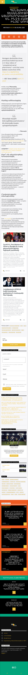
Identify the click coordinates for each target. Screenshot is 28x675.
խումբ (21, 492)
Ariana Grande (14, 479)
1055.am (6, 633)
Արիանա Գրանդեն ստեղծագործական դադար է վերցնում (13, 413)
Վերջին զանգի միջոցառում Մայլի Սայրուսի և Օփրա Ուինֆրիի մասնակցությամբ (13, 150)
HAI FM (3, 483)
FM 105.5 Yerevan (14, 325)
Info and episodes (14, 455)
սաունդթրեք (21, 494)
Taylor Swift (13, 486)
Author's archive (14, 345)
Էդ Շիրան (12, 488)
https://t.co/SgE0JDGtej (10, 72)
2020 (3, 479)
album (7, 479)
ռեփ (12, 494)
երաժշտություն (11, 492)
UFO (22, 325)
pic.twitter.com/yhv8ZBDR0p (12, 74)
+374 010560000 (7, 635)
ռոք (16, 494)
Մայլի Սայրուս (12, 490)
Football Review (6, 465)
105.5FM (12, 28)
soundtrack (5, 486)
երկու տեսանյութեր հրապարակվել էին (12, 141)
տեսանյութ (12, 332)
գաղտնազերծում (6, 330)
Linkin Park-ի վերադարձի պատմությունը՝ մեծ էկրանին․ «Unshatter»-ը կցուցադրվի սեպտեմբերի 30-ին (13, 409)
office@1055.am (7, 638)
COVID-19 (12, 481)
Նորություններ (14, 8)
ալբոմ (3, 492)
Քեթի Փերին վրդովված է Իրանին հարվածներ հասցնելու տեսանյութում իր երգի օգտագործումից (12, 421)
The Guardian (7, 218)
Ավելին (3, 653)
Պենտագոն (5, 332)
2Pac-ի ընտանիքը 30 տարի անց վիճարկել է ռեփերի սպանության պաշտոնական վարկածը (13, 404)
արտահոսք (15, 328)
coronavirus (5, 481)
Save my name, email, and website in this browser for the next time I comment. (16, 384)
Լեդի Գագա (19, 488)
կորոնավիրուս (6, 494)
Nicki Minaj (17, 483)
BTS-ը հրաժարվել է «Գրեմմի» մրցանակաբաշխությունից (10, 417)
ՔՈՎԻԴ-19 (20, 490)
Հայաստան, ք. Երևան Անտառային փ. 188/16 (15, 640)
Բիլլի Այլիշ (5, 488)
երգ (18, 492)
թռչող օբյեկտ (16, 330)
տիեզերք (18, 332)
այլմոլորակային (6, 328)
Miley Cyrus (10, 483)
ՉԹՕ (22, 330)
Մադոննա (4, 490)
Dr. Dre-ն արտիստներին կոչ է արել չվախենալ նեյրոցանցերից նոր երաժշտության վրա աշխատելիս (11, 399)
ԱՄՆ (25, 325)
